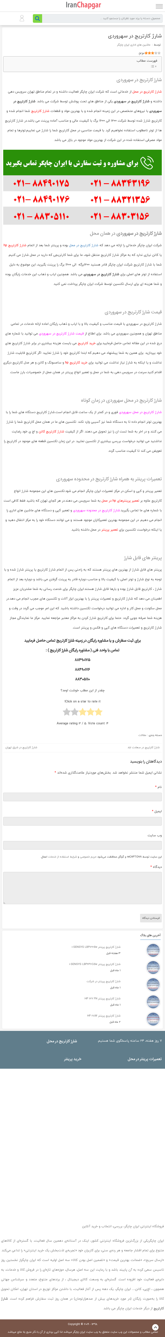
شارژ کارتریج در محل (83, 245)
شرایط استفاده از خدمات (62, 857)
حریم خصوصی (88, 857)
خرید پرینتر (72, 1058)
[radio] (98, 712)
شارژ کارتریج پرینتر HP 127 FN (103, 999)
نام (158, 787)
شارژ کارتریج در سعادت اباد (144, 747)
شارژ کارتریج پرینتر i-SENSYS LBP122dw (96, 947)
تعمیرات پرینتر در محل (145, 1058)
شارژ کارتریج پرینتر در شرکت (104, 981)
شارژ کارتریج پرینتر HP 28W (104, 1016)
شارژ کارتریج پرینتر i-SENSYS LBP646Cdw (95, 964)
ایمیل (157, 811)
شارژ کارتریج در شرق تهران (21, 747)
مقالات (142, 735)
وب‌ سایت (155, 835)
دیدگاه (156, 867)
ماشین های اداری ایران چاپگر (133, 45)
